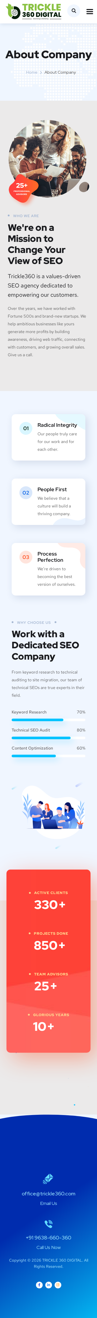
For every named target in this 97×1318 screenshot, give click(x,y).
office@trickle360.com (48, 1193)
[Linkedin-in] (48, 1285)
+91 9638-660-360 (48, 1237)
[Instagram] (58, 1285)
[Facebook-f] (39, 1285)
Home (32, 72)
